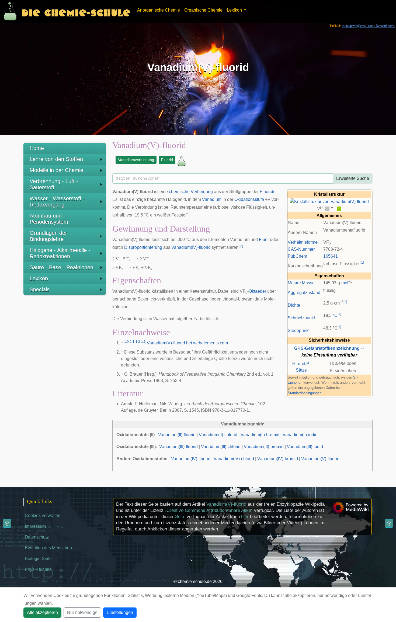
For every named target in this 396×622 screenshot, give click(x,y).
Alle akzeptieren (42, 612)
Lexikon (39, 278)
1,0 (126, 342)
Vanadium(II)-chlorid (218, 434)
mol (344, 283)
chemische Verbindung (191, 191)
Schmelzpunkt (301, 318)
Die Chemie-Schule (76, 11)
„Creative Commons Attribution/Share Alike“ (209, 510)
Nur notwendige (82, 612)
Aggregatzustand (304, 292)
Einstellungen (120, 612)
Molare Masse (301, 283)
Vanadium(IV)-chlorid (234, 458)
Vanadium (211, 199)
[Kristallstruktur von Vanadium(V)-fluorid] (329, 201)
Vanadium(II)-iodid (300, 434)
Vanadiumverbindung (136, 160)
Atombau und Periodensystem (49, 219)
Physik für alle (38, 569)
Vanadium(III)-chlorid (221, 446)
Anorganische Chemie (158, 10)
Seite (180, 516)
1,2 (138, 342)
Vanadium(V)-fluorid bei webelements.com (187, 343)
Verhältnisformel (303, 242)
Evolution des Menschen (48, 548)
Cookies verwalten (42, 515)
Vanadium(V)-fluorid (226, 504)
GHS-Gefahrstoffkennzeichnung (327, 348)
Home (37, 148)
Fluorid (167, 160)
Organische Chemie (203, 10)
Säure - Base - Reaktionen (61, 267)
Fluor (264, 239)
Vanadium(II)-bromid (260, 434)
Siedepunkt (299, 330)
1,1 (132, 342)
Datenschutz (37, 537)
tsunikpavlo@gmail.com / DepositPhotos (368, 26)
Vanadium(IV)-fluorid (191, 247)
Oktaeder (257, 291)
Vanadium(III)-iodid (305, 446)
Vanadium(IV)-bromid (277, 458)
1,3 (143, 342)
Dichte (294, 305)
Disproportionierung (143, 247)
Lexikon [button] (235, 10)
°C (335, 315)
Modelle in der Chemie (56, 170)
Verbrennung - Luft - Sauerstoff (54, 184)
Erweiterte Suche (352, 178)
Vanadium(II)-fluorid (177, 434)
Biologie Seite (38, 558)
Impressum (35, 526)
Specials (40, 289)
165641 (330, 256)
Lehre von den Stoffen (56, 159)
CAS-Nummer (301, 249)
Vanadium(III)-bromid (264, 446)
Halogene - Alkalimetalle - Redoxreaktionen (60, 253)
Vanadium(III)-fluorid (178, 446)
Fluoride (268, 191)
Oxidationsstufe (249, 199)
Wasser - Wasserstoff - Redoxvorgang (57, 201)
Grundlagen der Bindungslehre (48, 236)
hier (245, 516)
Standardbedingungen (304, 393)
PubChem (297, 256)
